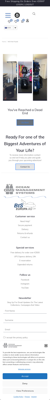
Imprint (34, 397)
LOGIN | (20, 4)
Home (4, 42)
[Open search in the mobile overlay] (34, 13)
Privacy (27, 397)
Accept (25, 376)
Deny (25, 383)
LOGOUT (29, 4)
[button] (46, 345)
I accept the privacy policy (17, 337)
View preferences (25, 391)
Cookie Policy (18, 397)
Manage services (24, 369)
